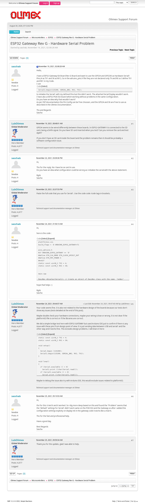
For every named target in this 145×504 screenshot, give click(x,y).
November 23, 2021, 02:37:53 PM (49, 189)
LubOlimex (17, 123)
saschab (16, 66)
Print (132, 58)
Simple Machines (26, 501)
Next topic (130, 50)
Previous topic (116, 50)
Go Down (14, 58)
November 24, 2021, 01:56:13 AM (49, 224)
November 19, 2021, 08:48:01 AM (49, 123)
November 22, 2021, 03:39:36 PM (49, 158)
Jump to (114, 486)
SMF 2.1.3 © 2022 (13, 501)
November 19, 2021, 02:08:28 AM (52, 66)
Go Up (12, 474)
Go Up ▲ (134, 501)
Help (114, 501)
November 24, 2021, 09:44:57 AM (49, 304)
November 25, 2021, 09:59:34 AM (49, 440)
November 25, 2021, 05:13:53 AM (49, 396)
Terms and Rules (123, 501)
